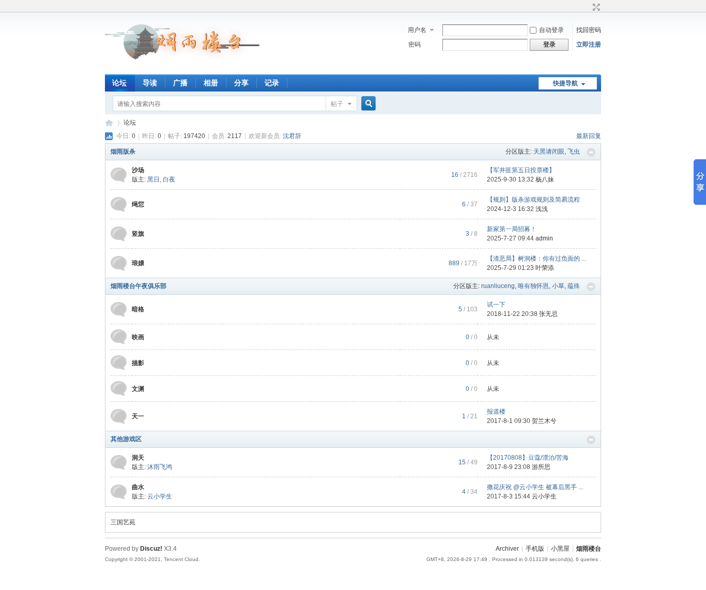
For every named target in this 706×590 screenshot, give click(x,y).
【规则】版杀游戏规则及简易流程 (533, 199)
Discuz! (151, 548)
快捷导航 (565, 83)
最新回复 (588, 136)
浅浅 (541, 209)
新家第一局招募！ (511, 229)
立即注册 (588, 44)
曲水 (138, 487)
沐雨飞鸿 (159, 467)
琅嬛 (138, 263)
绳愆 (138, 204)
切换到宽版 (595, 7)
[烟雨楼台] (182, 68)
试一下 (496, 304)
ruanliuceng (498, 286)
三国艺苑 (123, 522)
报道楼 (496, 411)
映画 (138, 337)
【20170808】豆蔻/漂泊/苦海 (528, 457)
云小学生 (159, 496)
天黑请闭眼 (548, 151)
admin (544, 238)
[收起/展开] (591, 152)
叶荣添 (544, 267)
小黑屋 (560, 548)
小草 (558, 286)
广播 (180, 83)
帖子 (337, 104)
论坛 (119, 83)
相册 (211, 83)
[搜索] (367, 104)
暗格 (138, 309)
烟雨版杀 (123, 151)
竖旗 (138, 233)
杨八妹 (544, 179)
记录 (272, 83)
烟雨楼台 (109, 122)
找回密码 (588, 30)
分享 (241, 83)
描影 (138, 363)
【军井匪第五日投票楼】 (521, 170)
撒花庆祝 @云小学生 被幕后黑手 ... (535, 487)
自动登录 (551, 30)
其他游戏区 (126, 439)
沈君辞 (292, 136)
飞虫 (573, 151)
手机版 (535, 548)
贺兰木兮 (544, 421)
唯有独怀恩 (533, 286)
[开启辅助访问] (586, 7)
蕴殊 (573, 286)
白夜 (169, 179)
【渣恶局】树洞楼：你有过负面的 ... (536, 258)
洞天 (138, 457)
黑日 (153, 179)
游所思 (541, 467)
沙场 (138, 170)
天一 (138, 416)
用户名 (417, 30)
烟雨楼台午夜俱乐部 (138, 286)
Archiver (507, 548)
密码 (414, 44)
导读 (150, 83)
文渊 (138, 388)
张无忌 (548, 313)
